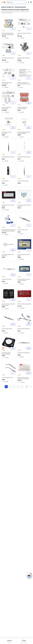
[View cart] (31, 2)
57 (26, 386)
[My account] (28, 2)
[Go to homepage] (4, 2)
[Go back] (2, 2)
